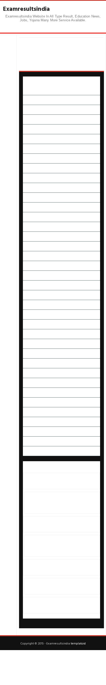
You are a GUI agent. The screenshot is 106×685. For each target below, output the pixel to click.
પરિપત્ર (27, 304)
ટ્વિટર (26, 226)
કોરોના (27, 197)
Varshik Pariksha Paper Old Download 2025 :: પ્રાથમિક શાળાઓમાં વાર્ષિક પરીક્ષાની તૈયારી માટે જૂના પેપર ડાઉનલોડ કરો (61, 546)
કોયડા (26, 187)
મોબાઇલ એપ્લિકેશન (36, 343)
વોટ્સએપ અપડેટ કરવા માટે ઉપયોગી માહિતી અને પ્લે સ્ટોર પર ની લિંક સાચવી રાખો (61, 481)
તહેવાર (27, 236)
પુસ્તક (27, 314)
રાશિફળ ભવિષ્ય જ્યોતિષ (39, 353)
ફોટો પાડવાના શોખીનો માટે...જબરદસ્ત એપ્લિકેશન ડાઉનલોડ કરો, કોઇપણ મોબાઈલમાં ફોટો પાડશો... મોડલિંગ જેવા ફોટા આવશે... (60, 503)
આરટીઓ (29, 129)
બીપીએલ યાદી (32, 334)
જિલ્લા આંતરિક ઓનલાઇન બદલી (45, 217)
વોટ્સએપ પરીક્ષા (34, 392)
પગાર (26, 275)
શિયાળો (27, 402)
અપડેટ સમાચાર (33, 109)
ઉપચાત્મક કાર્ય (32, 168)
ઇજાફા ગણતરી (32, 148)
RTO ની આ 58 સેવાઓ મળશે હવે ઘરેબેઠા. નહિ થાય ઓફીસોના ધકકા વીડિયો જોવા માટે (58, 586)
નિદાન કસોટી (32, 265)
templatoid (78, 643)
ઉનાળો (27, 158)
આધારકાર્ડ (30, 119)
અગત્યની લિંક (32, 100)
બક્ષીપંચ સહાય (32, 324)
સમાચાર (28, 421)
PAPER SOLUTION (36, 90)
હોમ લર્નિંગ (30, 451)
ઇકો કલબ (29, 139)
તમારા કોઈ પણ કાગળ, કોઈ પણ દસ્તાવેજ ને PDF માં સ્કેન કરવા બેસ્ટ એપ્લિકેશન (59, 605)
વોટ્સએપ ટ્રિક (32, 382)
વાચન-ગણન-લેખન (36, 373)
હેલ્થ (26, 441)
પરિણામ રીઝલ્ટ (33, 295)
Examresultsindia (26, 8)
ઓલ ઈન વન (32, 178)
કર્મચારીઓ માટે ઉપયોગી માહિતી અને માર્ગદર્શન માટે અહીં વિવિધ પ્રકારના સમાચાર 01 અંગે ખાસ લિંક (59, 567)
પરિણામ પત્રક (31, 285)
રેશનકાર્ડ (28, 363)
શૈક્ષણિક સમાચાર (34, 412)
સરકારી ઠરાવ (32, 431)
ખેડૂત (26, 207)
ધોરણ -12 (29, 256)
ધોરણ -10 (29, 246)
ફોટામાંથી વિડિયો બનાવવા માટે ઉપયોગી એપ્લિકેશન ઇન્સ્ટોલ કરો (56, 524)
